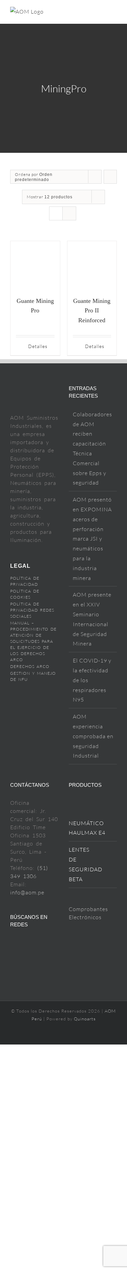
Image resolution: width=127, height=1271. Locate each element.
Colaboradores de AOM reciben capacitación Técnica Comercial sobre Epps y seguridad (92, 448)
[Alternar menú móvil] (114, 13)
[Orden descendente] (110, 177)
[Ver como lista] (69, 213)
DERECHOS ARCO (29, 666)
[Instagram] (35, 942)
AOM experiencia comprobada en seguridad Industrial (93, 736)
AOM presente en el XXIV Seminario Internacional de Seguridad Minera (92, 619)
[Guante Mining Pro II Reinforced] (92, 266)
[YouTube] (24, 942)
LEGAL (20, 566)
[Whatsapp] (24, 955)
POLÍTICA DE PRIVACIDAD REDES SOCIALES (32, 610)
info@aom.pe (27, 892)
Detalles (37, 346)
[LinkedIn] (13, 955)
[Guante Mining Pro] (35, 266)
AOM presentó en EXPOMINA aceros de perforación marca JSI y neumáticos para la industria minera (92, 538)
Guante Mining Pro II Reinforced (91, 310)
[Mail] (45, 942)
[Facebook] (13, 942)
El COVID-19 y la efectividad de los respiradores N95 (92, 680)
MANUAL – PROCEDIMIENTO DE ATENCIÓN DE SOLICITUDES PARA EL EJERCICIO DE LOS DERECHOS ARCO (33, 641)
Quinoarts (85, 1018)
